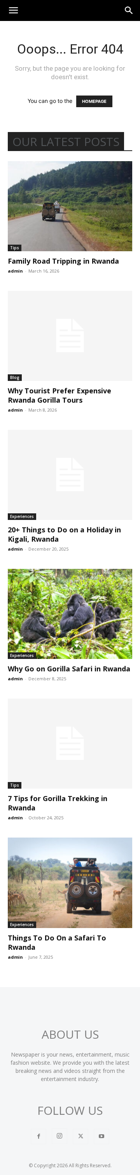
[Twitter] (80, 1136)
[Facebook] (38, 1136)
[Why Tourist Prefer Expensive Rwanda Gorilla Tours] (70, 336)
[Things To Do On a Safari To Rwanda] (70, 883)
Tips (14, 247)
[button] (13, 10)
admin (15, 271)
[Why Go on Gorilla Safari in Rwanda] (70, 614)
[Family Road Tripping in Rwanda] (70, 206)
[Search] (129, 10)
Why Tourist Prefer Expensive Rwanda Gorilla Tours (59, 395)
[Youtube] (101, 1136)
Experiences (22, 516)
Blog (14, 377)
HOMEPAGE (94, 101)
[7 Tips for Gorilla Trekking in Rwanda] (70, 744)
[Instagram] (59, 1136)
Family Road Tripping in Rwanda (63, 261)
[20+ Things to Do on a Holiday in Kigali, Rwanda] (70, 475)
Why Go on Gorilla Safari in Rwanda (69, 668)
